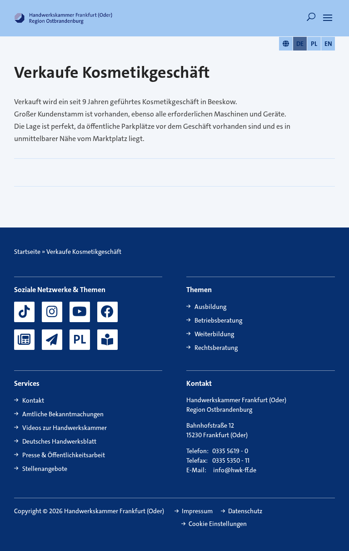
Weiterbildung (214, 334)
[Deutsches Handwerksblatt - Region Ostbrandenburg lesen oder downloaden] (24, 339)
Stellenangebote (44, 469)
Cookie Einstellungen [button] (218, 524)
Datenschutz (245, 511)
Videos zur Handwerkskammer (64, 428)
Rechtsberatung (216, 348)
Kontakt (33, 400)
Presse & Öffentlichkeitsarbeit (63, 455)
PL (314, 44)
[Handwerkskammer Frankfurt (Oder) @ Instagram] (52, 312)
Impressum (197, 511)
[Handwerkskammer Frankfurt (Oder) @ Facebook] (107, 312)
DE (300, 44)
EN (328, 44)
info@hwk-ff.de (234, 470)
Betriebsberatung (218, 320)
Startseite (27, 252)
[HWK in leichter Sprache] (107, 339)
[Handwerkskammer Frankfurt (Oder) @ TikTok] (24, 312)
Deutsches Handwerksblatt (59, 441)
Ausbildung (210, 307)
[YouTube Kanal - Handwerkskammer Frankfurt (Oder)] (80, 312)
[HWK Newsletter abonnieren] (52, 339)
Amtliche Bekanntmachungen (63, 414)
